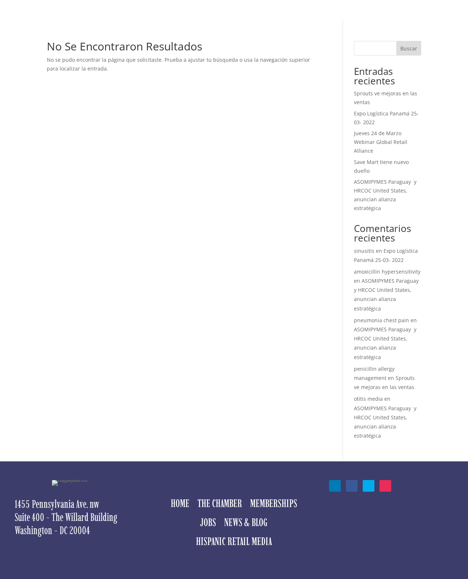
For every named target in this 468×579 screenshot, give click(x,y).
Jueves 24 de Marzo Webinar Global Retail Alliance (380, 142)
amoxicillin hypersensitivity (387, 271)
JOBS (234, 16)
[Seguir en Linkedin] (335, 486)
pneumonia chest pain (381, 320)
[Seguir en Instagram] (385, 486)
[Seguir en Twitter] (368, 486)
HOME (117, 16)
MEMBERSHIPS (199, 16)
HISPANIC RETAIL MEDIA (326, 16)
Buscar (408, 48)
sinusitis (364, 250)
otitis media (368, 398)
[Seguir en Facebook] (352, 486)
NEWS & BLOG (267, 16)
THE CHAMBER (152, 16)
